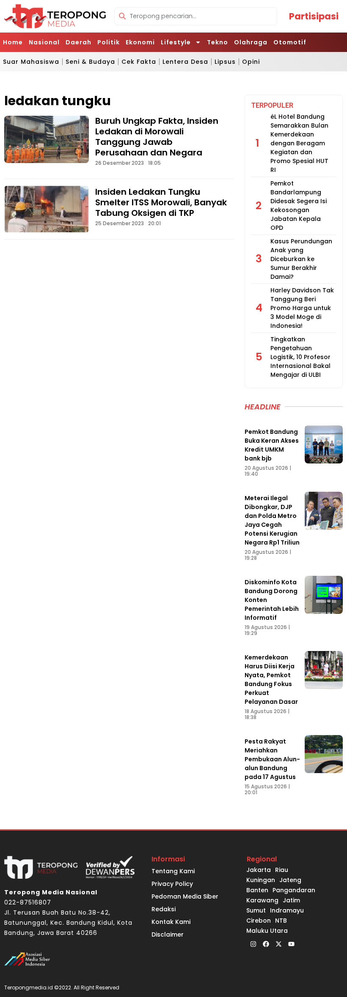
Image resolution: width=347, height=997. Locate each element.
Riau (281, 870)
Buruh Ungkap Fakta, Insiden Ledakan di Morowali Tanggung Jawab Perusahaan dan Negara (156, 136)
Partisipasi (314, 16)
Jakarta (258, 870)
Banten (257, 890)
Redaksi (163, 909)
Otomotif (289, 42)
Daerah (78, 42)
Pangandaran (294, 890)
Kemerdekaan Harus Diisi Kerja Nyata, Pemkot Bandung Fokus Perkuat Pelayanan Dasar (271, 679)
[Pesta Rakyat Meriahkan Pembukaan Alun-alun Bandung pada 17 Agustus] (324, 754)
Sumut (256, 910)
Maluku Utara (267, 930)
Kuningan (260, 880)
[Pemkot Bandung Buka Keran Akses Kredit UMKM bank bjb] (324, 444)
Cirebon (258, 920)
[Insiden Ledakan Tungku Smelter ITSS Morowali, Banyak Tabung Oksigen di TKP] (46, 209)
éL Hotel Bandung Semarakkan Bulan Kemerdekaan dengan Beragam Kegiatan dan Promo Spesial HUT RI (299, 143)
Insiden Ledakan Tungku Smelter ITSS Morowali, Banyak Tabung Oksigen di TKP (161, 202)
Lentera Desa (185, 61)
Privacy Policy (172, 884)
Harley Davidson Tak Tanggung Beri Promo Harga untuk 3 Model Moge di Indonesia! (302, 308)
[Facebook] (265, 944)
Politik (108, 42)
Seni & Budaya (90, 61)
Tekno (217, 42)
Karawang (262, 900)
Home (13, 42)
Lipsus (225, 61)
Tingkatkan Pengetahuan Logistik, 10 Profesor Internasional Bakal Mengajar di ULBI (300, 357)
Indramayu (287, 910)
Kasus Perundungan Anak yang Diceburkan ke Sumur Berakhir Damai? (301, 259)
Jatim (291, 900)
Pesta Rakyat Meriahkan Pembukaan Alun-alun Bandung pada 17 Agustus (272, 759)
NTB (281, 920)
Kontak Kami (170, 922)
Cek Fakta (138, 61)
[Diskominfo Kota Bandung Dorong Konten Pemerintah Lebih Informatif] (324, 595)
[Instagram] (253, 944)
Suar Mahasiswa (31, 61)
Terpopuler (272, 105)
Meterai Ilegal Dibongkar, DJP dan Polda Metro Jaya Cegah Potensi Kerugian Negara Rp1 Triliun (272, 520)
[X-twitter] (278, 944)
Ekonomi (140, 42)
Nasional (44, 42)
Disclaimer (167, 934)
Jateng (290, 880)
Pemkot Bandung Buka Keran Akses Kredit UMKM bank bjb (272, 445)
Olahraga (250, 42)
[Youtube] (291, 944)
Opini (251, 61)
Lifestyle (176, 42)
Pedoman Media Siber (184, 896)
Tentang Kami (173, 871)
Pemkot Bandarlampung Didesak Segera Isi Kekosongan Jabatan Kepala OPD (298, 205)
